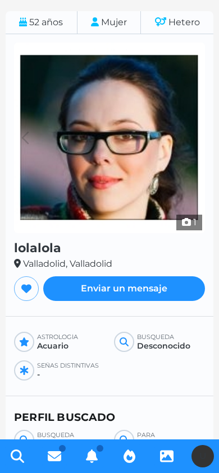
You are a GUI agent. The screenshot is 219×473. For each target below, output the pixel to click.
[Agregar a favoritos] (26, 288)
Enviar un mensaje (124, 288)
